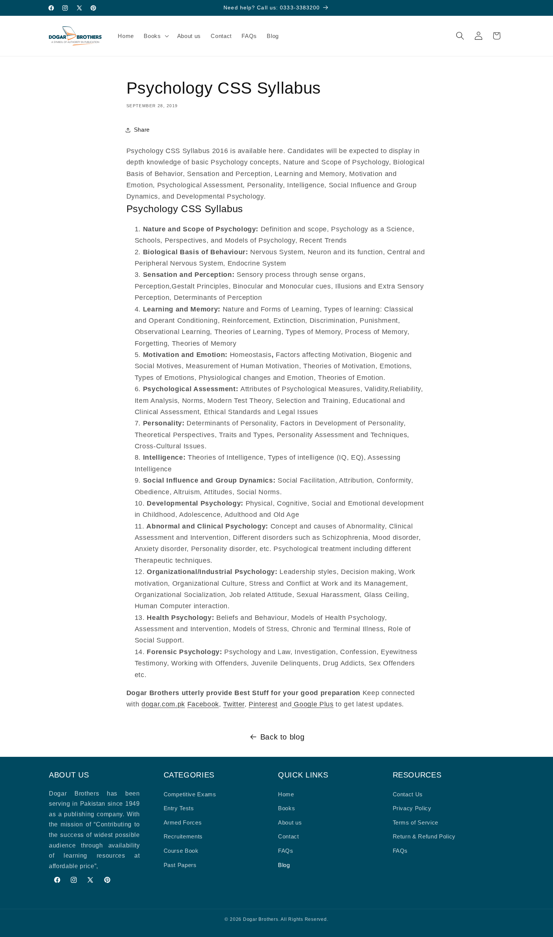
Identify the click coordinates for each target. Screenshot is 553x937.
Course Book (181, 850)
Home (286, 794)
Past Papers (180, 865)
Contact (288, 836)
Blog (284, 865)
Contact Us (408, 794)
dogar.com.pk (163, 704)
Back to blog (282, 737)
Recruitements (183, 836)
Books (286, 808)
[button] (155, 35)
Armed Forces (183, 822)
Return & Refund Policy (424, 836)
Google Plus (313, 704)
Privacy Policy (412, 808)
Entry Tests (179, 808)
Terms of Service (416, 822)
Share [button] (142, 129)
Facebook (203, 704)
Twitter (234, 704)
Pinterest (263, 704)
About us (290, 822)
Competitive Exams (190, 794)
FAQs (285, 850)
